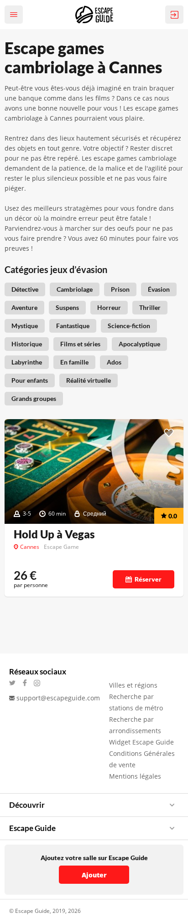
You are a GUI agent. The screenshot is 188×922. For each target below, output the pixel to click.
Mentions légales (135, 776)
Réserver (148, 579)
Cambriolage (75, 289)
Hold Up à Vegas (54, 534)
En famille (74, 362)
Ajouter (94, 875)
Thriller (150, 307)
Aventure (24, 307)
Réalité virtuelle (88, 380)
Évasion (159, 289)
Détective (24, 289)
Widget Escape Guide (141, 742)
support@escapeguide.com (58, 698)
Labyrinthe (26, 362)
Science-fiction (129, 325)
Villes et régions (133, 685)
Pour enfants (29, 380)
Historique (26, 344)
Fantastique (72, 325)
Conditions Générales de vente (142, 759)
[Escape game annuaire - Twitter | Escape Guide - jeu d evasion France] (15, 682)
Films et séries (80, 344)
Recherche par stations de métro (136, 702)
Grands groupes (33, 398)
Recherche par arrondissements (135, 725)
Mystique (24, 325)
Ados (114, 362)
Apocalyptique (139, 344)
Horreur (109, 307)
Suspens (67, 307)
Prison (120, 289)
